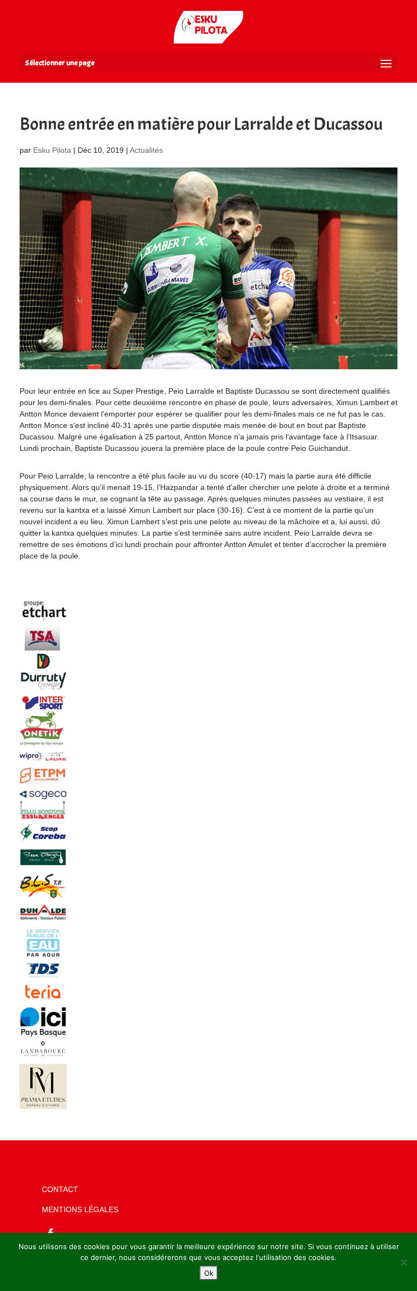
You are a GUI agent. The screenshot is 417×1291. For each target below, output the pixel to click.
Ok (208, 1273)
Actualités (146, 150)
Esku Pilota (52, 150)
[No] (403, 1262)
